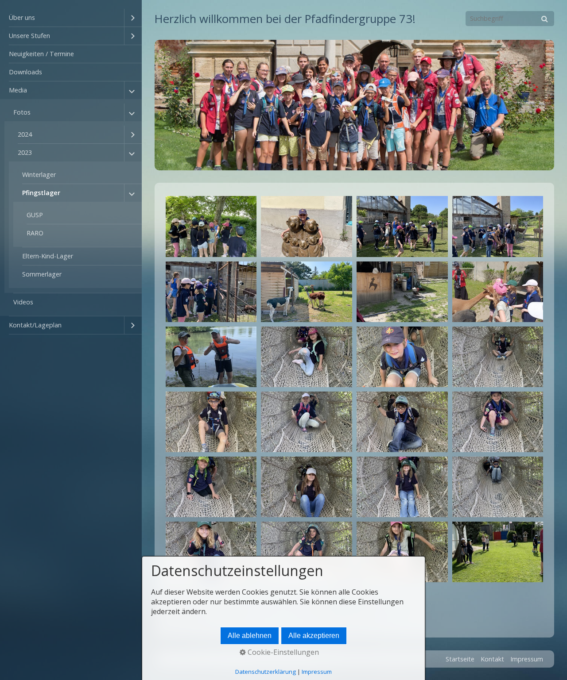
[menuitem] (71, 18)
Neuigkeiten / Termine (41, 54)
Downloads (25, 72)
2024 (25, 134)
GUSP (35, 215)
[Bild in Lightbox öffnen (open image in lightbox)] (211, 226)
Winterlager (39, 174)
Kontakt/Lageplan (35, 325)
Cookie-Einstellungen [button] (282, 652)
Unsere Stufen (29, 35)
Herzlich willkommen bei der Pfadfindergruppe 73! (285, 19)
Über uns (22, 17)
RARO (35, 233)
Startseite (460, 659)
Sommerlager (42, 274)
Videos (23, 302)
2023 (25, 152)
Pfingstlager (41, 192)
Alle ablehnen (250, 635)
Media (18, 90)
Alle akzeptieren (313, 635)
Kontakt (492, 659)
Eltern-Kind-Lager (47, 256)
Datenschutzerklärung (265, 672)
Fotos (22, 112)
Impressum (526, 659)
